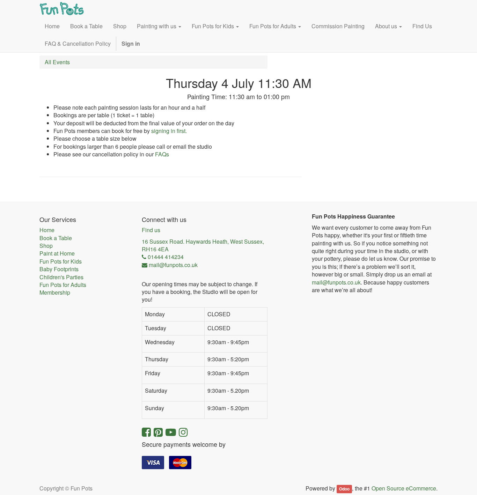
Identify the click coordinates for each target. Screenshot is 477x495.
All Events (57, 62)
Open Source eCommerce (404, 488)
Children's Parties (61, 277)
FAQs (162, 154)
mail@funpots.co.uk (336, 282)
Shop (46, 246)
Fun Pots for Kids (60, 261)
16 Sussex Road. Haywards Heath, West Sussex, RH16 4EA (203, 245)
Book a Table (55, 238)
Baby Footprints (59, 269)
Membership (54, 292)
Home (46, 230)
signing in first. (169, 131)
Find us (151, 230)
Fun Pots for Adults (62, 285)
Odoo (344, 489)
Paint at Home (57, 253)
